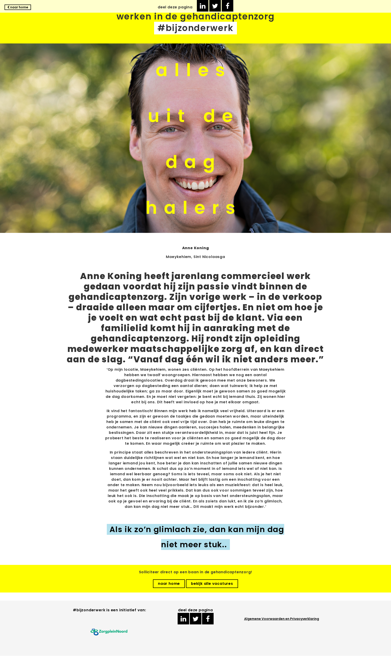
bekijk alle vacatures (212, 583)
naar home (19, 7)
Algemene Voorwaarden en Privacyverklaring (281, 618)
